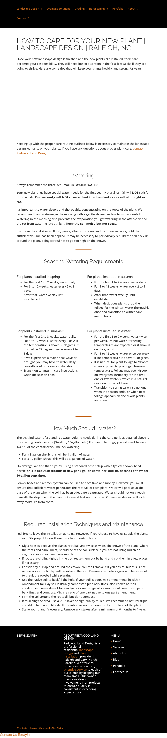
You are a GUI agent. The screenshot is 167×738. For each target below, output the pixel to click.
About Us (119, 653)
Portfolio (117, 9)
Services (118, 647)
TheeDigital (57, 728)
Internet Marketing (39, 728)
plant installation (75, 654)
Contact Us (120, 672)
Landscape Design (28, 9)
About (131, 9)
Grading (80, 9)
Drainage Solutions (58, 9)
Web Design (22, 728)
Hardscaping (97, 9)
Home (117, 641)
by (50, 728)
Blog (116, 659)
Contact (21, 18)
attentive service (75, 669)
